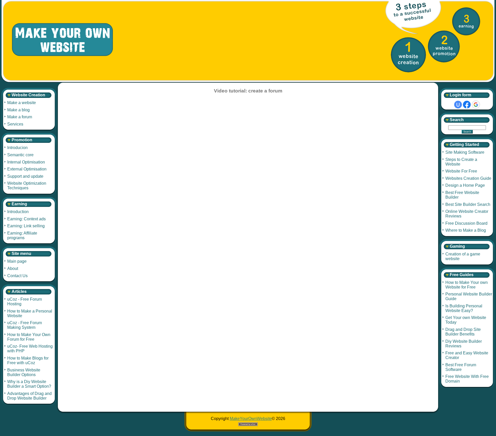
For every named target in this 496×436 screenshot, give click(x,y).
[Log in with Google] (476, 104)
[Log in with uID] (458, 104)
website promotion (444, 46)
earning (466, 21)
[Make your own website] (58, 40)
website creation (408, 54)
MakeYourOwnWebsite (251, 418)
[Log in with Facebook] (467, 104)
